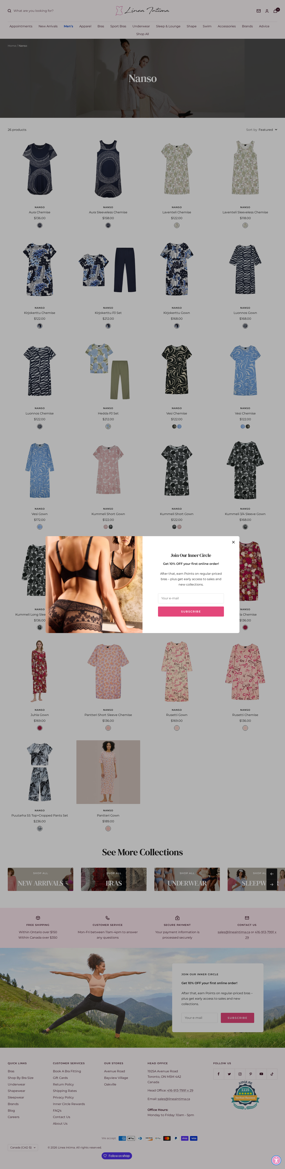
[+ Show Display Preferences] (276, 1160)
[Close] (233, 542)
